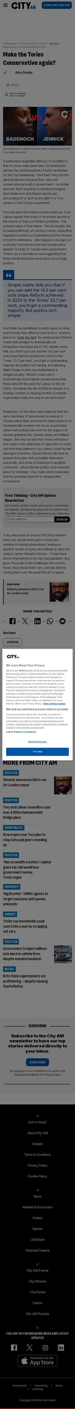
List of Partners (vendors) (21, 731)
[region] (37, 704)
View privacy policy (54, 703)
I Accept (37, 751)
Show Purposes (37, 741)
